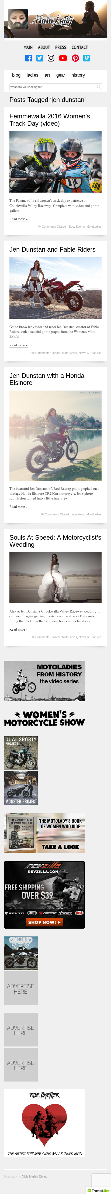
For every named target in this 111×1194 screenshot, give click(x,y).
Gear (60, 75)
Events (80, 226)
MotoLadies (94, 226)
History (78, 75)
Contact (80, 47)
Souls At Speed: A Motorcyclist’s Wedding (55, 541)
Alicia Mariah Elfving (34, 1176)
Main (28, 47)
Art (47, 75)
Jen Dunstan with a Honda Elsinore (46, 379)
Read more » (18, 218)
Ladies (33, 75)
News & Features (90, 352)
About (44, 47)
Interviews (78, 514)
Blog (16, 75)
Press (60, 47)
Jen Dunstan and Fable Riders (52, 249)
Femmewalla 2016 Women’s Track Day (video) (49, 119)
